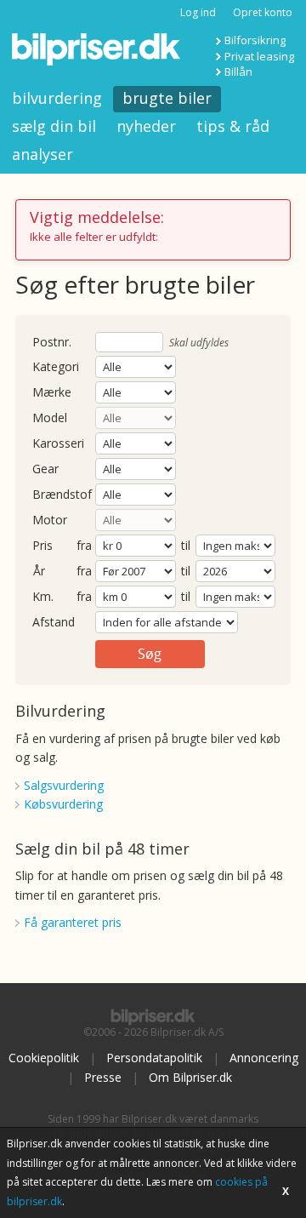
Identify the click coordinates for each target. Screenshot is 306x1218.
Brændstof (62, 495)
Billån (238, 71)
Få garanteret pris (73, 922)
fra (84, 546)
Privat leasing (259, 56)
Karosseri (58, 444)
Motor (49, 520)
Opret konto (262, 12)
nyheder (146, 126)
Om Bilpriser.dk (190, 1077)
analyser (42, 154)
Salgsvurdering (64, 785)
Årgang (38, 571)
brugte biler (167, 98)
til (185, 545)
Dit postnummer (51, 342)
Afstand (53, 622)
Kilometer (43, 597)
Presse (103, 1077)
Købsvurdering (63, 804)
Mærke (51, 393)
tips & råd (232, 126)
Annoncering (264, 1057)
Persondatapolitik (154, 1057)
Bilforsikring (255, 40)
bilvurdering (57, 98)
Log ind (198, 12)
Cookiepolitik (43, 1057)
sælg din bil (54, 126)
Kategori (55, 367)
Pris (42, 546)
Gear (45, 469)
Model (49, 418)
